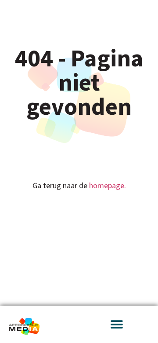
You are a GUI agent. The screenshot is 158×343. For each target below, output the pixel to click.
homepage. (107, 185)
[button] (116, 324)
